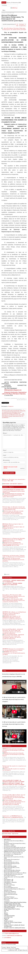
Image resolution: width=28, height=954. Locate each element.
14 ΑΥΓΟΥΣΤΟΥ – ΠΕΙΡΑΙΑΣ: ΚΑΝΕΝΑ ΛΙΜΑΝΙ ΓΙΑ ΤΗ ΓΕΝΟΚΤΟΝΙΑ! (14, 581)
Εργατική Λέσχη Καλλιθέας (11, 862)
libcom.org (6, 918)
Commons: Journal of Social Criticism (13, 922)
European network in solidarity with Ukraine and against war (14, 925)
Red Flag (6, 910)
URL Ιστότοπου (6, 460)
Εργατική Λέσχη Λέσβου (10, 866)
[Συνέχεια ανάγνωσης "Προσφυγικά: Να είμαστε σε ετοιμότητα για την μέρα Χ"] (14, 769)
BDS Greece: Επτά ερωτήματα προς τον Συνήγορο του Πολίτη (13, 524)
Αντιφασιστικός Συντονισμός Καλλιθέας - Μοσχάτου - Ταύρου (15, 844)
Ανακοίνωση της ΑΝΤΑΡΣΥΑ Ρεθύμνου (12, 816)
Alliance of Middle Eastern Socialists (12, 905)
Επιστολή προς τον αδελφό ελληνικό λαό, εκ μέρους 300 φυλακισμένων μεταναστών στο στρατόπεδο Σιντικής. (14, 508)
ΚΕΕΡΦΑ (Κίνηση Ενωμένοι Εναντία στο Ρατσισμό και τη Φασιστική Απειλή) (14, 852)
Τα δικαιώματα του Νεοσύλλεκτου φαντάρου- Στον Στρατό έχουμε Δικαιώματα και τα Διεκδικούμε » (13, 415)
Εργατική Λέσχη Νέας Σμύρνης (12, 870)
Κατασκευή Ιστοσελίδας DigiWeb (10, 948)
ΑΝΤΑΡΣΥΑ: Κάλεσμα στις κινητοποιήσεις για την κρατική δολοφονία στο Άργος (13, 649)
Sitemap (8, 947)
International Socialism (9, 915)
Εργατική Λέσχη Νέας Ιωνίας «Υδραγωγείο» (11, 868)
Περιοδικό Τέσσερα (9, 897)
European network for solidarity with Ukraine (14, 927)
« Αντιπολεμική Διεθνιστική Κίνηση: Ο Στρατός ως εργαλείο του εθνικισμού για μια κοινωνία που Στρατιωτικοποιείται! (13, 411)
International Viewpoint (9, 907)
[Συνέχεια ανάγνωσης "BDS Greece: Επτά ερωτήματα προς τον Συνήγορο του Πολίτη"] (14, 527)
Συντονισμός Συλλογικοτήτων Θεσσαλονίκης (11, 860)
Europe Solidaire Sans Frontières (12, 909)
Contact (4, 947)
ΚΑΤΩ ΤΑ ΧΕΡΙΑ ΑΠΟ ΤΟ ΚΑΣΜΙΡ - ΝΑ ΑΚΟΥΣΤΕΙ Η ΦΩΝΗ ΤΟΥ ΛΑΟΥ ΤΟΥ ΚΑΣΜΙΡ (13, 781)
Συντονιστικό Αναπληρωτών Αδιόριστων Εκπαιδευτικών (14, 889)
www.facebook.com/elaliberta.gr (14, 935)
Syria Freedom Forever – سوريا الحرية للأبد (14, 906)
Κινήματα (10, 406)
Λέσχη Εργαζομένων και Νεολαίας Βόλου (15, 873)
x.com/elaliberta (7, 937)
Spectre (6, 913)
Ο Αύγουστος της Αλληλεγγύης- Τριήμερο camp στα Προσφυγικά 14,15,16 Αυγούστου (14, 556)
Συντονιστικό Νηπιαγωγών (11, 887)
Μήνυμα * (5, 433)
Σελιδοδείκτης (8, 883)
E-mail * (4, 455)
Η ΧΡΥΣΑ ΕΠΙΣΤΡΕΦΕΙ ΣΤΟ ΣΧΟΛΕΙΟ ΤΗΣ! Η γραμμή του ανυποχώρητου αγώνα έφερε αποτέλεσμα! (14, 491)
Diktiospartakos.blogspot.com (12, 390)
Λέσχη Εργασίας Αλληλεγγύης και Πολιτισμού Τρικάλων (13, 874)
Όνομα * (5, 450)
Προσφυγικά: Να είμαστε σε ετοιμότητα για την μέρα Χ (14, 766)
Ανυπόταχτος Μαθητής (10, 891)
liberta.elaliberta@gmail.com (12, 933)
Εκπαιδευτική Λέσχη (9, 885)
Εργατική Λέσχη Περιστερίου (11, 871)
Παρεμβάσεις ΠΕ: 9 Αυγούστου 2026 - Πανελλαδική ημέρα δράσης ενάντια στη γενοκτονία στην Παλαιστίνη (14, 596)
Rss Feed (13, 947)
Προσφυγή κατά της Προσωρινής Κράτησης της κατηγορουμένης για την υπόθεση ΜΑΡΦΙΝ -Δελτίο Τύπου (14, 540)
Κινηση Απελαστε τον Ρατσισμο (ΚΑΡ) (14, 877)
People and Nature (8, 921)
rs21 (5, 911)
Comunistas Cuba (8, 917)
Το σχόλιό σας (22, 25)
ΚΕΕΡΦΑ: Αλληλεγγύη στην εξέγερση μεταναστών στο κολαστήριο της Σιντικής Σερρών (13, 750)
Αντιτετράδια (7, 886)
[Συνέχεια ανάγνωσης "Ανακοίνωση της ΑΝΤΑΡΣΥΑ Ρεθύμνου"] (13, 817)
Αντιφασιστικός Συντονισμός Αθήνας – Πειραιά (14, 841)
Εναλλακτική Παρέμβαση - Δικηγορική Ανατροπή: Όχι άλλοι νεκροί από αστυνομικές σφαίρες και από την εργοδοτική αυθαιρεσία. (13, 631)
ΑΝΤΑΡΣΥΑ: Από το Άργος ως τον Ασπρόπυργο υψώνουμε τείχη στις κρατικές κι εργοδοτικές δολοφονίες (14, 613)
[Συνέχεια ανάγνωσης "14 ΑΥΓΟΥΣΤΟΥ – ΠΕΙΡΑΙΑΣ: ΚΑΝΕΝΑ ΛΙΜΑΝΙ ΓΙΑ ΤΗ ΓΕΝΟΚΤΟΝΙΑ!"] (14, 584)
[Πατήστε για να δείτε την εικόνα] (14, 28)
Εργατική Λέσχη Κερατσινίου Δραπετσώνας (11, 864)
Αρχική (4, 942)
